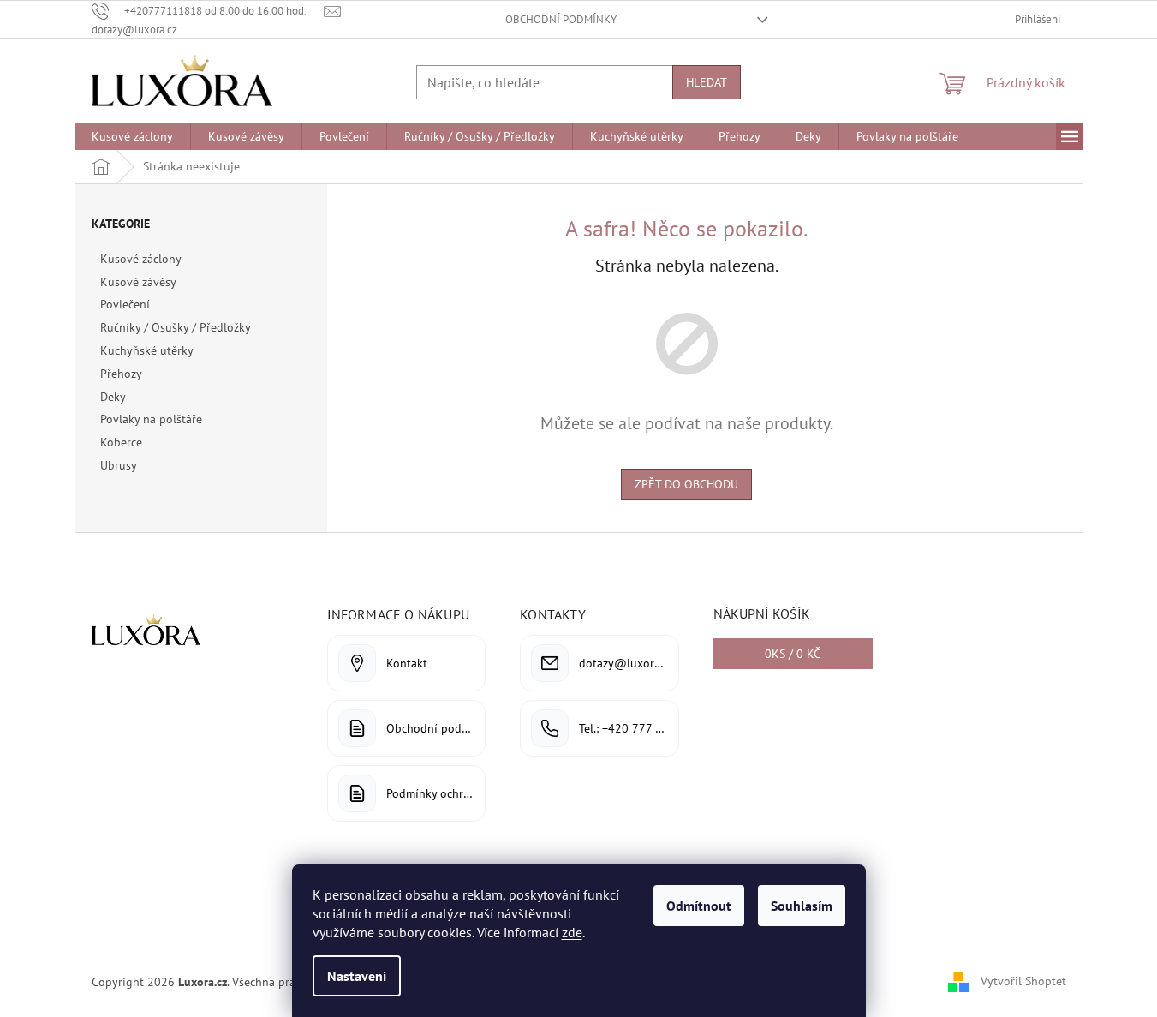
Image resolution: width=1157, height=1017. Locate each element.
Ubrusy (118, 465)
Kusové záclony (140, 258)
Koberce (121, 442)
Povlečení (125, 304)
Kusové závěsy (138, 282)
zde (572, 932)
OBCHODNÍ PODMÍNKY (561, 19)
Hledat (706, 82)
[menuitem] (132, 136)
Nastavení (356, 975)
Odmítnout (698, 905)
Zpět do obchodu (686, 484)
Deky (112, 396)
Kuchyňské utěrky (146, 350)
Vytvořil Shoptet (1023, 981)
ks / (792, 653)
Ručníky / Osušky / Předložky (175, 327)
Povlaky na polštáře (151, 419)
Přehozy (120, 373)
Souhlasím (801, 905)
